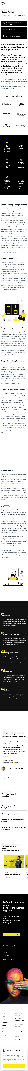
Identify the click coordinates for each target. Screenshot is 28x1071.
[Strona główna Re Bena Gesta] (4, 3)
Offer (8, 15)
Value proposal (6, 1035)
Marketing (7, 870)
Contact (4, 1038)
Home (4, 15)
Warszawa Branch (18, 1014)
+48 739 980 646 (9, 959)
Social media (19, 1036)
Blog (3, 1028)
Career (4, 1031)
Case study (5, 1022)
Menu (4, 1013)
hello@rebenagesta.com (11, 946)
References (4, 1025)
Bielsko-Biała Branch (19, 1025)
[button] (26, 3)
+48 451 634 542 (9, 955)
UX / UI (13, 15)
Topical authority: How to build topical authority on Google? (12, 874)
